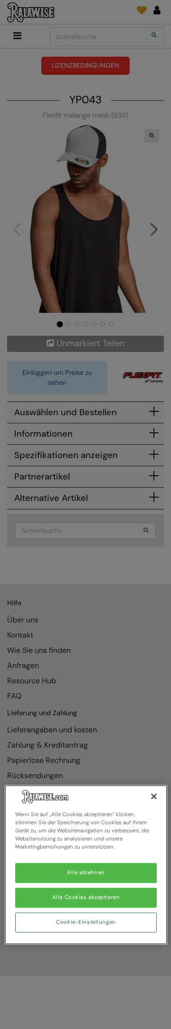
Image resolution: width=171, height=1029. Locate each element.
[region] (86, 864)
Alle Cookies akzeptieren (86, 897)
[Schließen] (153, 796)
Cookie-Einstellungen (85, 922)
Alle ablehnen (85, 873)
